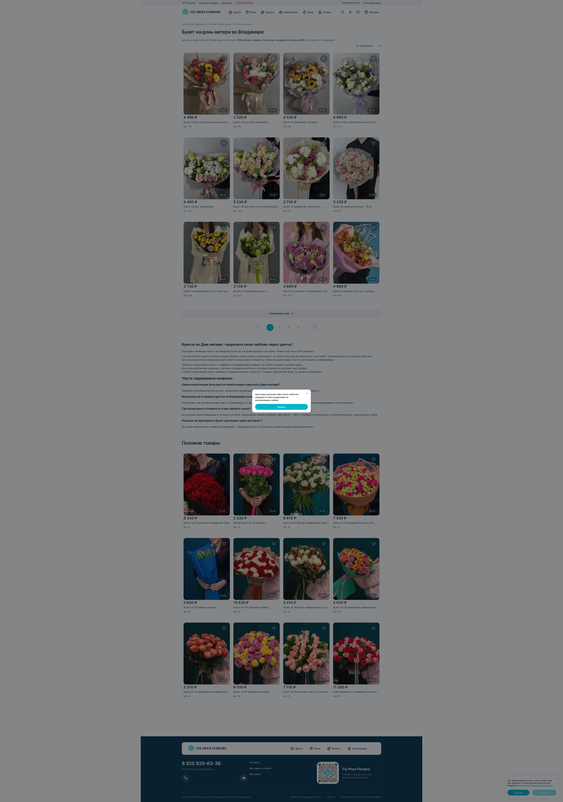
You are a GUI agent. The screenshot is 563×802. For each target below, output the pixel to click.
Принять (281, 407)
